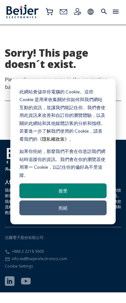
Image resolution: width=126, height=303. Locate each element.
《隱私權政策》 (53, 138)
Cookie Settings (19, 266)
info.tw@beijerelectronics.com (39, 258)
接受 (63, 190)
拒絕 (63, 208)
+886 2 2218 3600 (28, 251)
